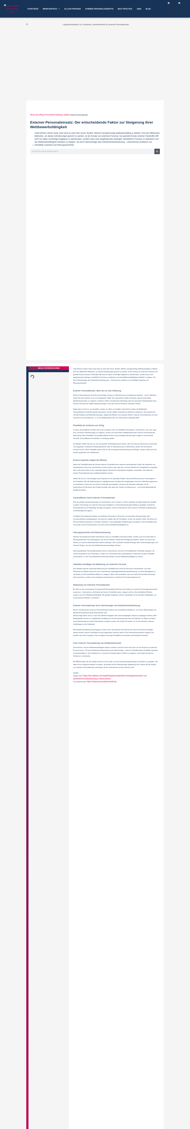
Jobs (139, 9)
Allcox (78, 661)
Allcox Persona (72, 9)
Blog (148, 9)
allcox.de (34, 115)
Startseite (32, 9)
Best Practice (125, 9)
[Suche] (157, 151)
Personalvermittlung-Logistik (57, 115)
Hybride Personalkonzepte (99, 9)
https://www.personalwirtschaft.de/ (102, 681)
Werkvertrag (50, 9)
